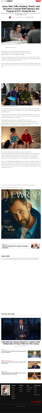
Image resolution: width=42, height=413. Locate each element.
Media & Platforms (21, 3)
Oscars (35, 392)
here (22, 187)
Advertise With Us (37, 394)
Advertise (13, 389)
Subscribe (20, 387)
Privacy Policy (29, 389)
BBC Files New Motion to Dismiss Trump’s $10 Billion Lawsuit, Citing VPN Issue (13, 362)
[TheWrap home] (8, 1)
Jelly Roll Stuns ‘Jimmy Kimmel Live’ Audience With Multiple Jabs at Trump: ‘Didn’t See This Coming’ (21, 343)
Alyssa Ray (16, 346)
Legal (28, 385)
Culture (2, 349)
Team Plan (21, 389)
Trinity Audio (11, 47)
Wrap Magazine (37, 385)
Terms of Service (29, 387)
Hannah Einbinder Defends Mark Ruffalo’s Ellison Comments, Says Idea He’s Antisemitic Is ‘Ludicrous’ (13, 373)
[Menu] (2, 1)
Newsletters (14, 396)
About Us (13, 387)
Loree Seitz (13, 17)
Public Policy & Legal (5, 360)
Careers (13, 392)
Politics (26, 3)
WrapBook (13, 398)
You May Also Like (8, 314)
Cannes (35, 387)
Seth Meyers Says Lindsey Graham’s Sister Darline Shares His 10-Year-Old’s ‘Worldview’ (14, 352)
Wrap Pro (21, 385)
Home (15, 3)
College (35, 389)
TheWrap (13, 385)
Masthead (13, 394)
